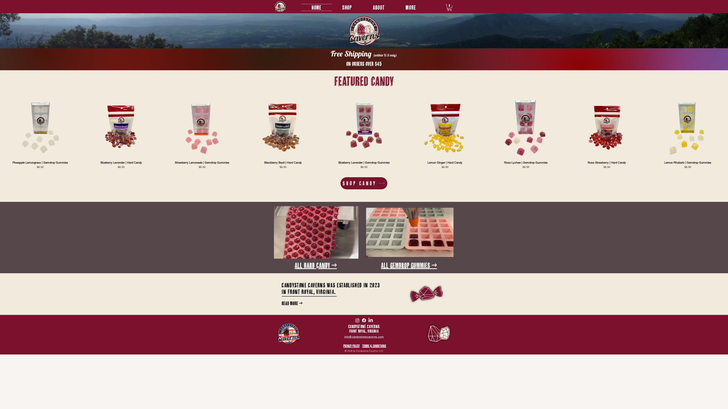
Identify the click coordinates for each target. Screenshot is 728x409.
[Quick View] (40, 127)
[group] (364, 132)
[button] (411, 7)
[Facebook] (364, 320)
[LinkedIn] (370, 320)
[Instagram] (357, 320)
